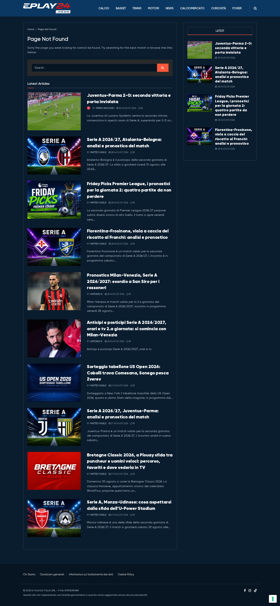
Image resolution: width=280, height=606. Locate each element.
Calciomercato (192, 8)
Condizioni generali (52, 574)
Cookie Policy (126, 574)
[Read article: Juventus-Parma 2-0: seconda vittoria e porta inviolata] (54, 111)
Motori (153, 8)
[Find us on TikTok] (255, 590)
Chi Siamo (29, 574)
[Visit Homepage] (47, 8)
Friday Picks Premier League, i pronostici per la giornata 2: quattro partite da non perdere (129, 190)
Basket (121, 8)
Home (30, 29)
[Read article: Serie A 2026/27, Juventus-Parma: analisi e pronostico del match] (54, 427)
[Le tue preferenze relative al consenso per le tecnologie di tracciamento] (273, 599)
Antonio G (96, 294)
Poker (237, 8)
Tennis (136, 8)
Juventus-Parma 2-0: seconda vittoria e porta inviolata (233, 48)
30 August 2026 (127, 108)
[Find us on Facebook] (245, 590)
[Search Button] (255, 8)
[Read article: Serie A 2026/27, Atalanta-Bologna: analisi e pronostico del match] (54, 155)
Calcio (103, 8)
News (170, 8)
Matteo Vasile (98, 152)
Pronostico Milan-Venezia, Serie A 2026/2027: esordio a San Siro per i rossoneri (123, 281)
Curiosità (218, 8)
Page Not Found (47, 29)
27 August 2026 (119, 385)
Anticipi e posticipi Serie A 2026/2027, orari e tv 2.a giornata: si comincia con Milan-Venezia (126, 329)
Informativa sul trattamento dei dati (91, 574)
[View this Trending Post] (88, 108)
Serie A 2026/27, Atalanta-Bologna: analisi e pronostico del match (232, 74)
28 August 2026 (119, 152)
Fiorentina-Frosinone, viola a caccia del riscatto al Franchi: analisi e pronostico (233, 136)
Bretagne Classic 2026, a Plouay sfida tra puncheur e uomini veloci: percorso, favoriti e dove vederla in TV (130, 461)
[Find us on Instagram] (249, 590)
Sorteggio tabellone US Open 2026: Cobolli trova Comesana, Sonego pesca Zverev (127, 373)
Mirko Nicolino (105, 108)
